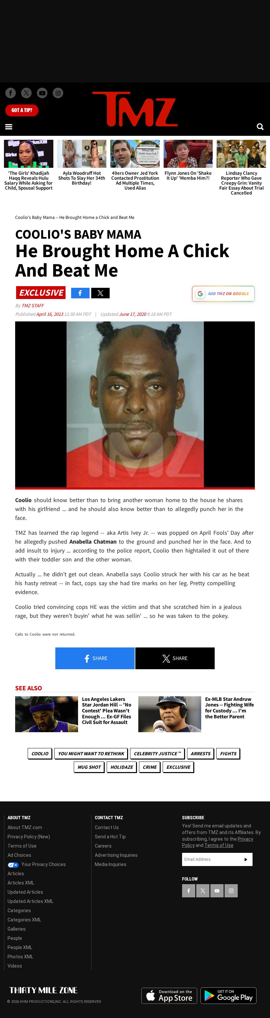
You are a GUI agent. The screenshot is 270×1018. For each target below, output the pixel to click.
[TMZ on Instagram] (58, 93)
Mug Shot (88, 767)
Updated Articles (25, 892)
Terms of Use (22, 846)
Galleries (17, 929)
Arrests (200, 753)
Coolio (39, 753)
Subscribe (246, 859)
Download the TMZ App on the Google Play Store (228, 995)
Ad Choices (19, 855)
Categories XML (24, 919)
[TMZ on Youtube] (42, 93)
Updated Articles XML (30, 901)
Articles (16, 873)
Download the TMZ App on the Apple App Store (169, 996)
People (15, 938)
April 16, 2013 (50, 314)
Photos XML (20, 956)
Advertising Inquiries (116, 855)
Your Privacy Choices (43, 864)
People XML (20, 947)
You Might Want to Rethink (91, 753)
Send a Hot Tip (110, 836)
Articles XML (21, 882)
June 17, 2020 (133, 314)
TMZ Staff (32, 305)
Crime (149, 767)
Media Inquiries (110, 864)
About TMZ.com (25, 827)
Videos (15, 966)
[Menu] (9, 126)
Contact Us (107, 827)
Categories (19, 910)
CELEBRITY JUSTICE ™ (157, 753)
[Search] (261, 126)
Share (99, 658)
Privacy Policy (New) (29, 836)
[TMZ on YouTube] (217, 890)
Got (22, 110)
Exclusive (178, 767)
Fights (228, 753)
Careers (103, 846)
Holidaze (121, 767)
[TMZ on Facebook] (10, 93)
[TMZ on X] (26, 93)
